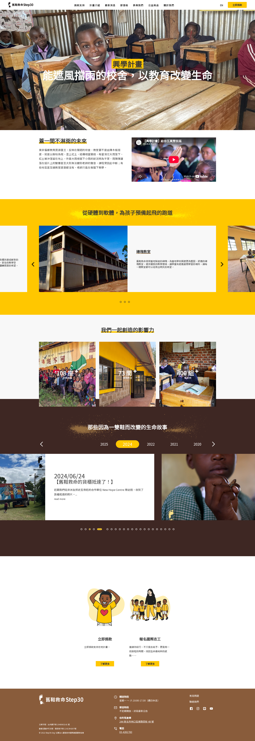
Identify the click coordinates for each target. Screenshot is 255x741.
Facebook (191, 708)
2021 (151, 444)
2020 (174, 444)
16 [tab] (149, 529)
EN (221, 5)
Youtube (211, 708)
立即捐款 (237, 5)
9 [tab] (120, 529)
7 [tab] (111, 529)
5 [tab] (98, 529)
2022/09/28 (151, 476)
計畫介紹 (95, 5)
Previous (41, 444)
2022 (127, 444)
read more (142, 499)
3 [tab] (134, 302)
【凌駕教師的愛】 (155, 481)
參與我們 (138, 5)
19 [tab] (161, 529)
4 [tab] (94, 529)
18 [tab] (157, 529)
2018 (197, 444)
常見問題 (194, 695)
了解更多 (105, 663)
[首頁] (20, 5)
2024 (104, 444)
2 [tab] (130, 302)
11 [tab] (128, 529)
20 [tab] (165, 529)
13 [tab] (136, 529)
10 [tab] (124, 529)
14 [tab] (140, 529)
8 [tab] (116, 529)
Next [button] (222, 264)
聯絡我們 (194, 701)
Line (205, 708)
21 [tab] (169, 529)
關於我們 (169, 5)
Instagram (198, 708)
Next (213, 444)
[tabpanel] (127, 259)
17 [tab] (153, 529)
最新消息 (110, 5)
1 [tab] (123, 302)
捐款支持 (79, 5)
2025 (81, 444)
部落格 (124, 5)
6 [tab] (104, 529)
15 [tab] (145, 529)
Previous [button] (33, 264)
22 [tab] (173, 529)
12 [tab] (132, 529)
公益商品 (153, 5)
